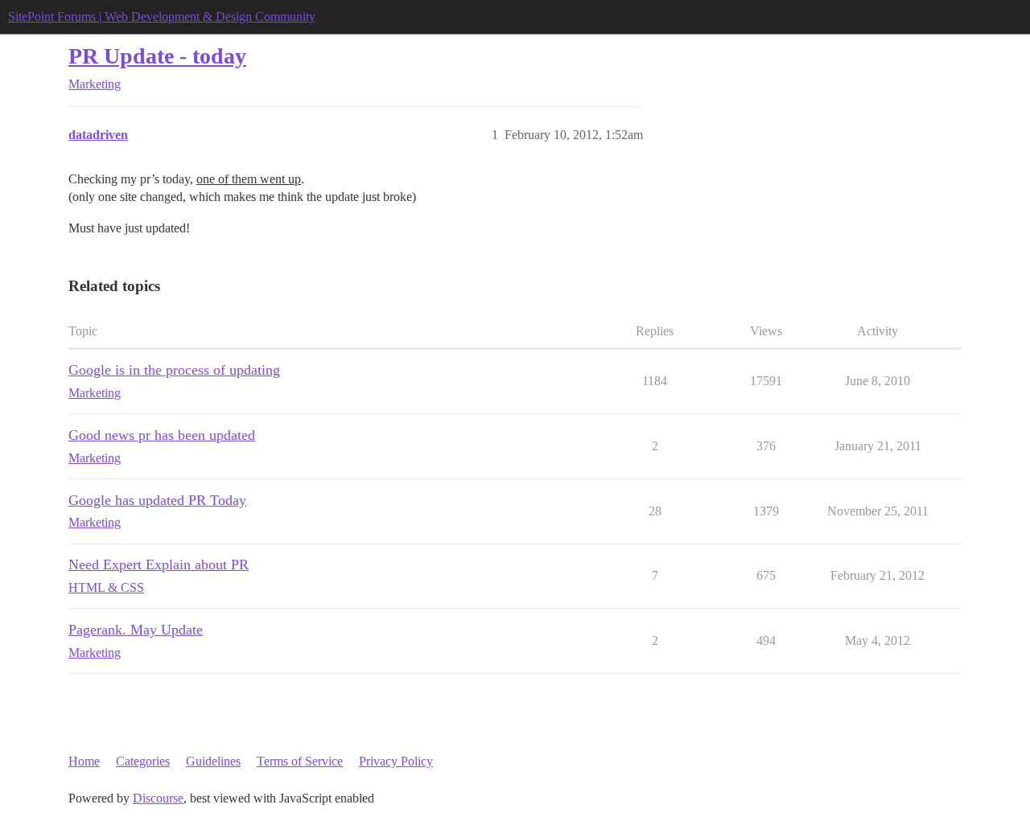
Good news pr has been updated (161, 435)
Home (84, 761)
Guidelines (213, 761)
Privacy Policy (396, 761)
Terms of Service (300, 761)
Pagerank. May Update (135, 630)
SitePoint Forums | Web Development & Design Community (161, 16)
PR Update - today (157, 55)
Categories (143, 761)
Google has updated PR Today (157, 500)
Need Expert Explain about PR (158, 564)
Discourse (158, 798)
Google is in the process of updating (174, 370)
